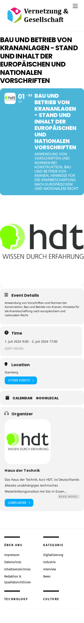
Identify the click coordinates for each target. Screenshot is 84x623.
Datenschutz (12, 562)
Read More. (68, 496)
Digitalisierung (53, 555)
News (46, 576)
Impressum (11, 555)
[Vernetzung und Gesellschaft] (37, 18)
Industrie (49, 562)
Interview (49, 569)
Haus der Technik (22, 470)
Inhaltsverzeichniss (17, 569)
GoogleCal (47, 398)
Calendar (22, 398)
